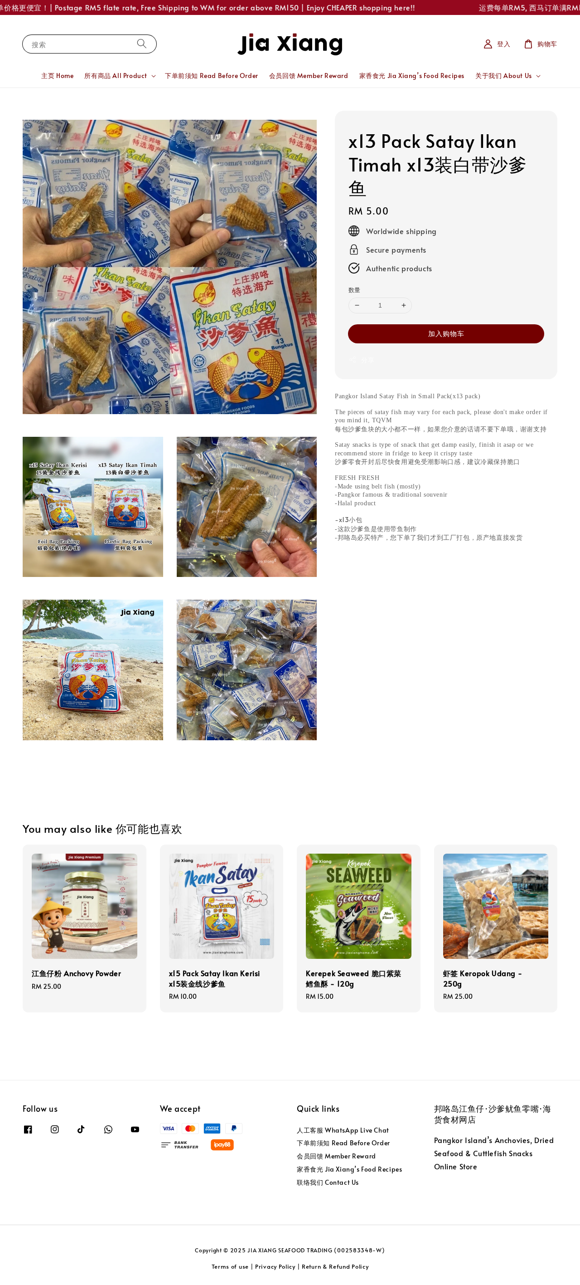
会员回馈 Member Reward (308, 75)
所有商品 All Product (115, 76)
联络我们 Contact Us (328, 1182)
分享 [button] (367, 360)
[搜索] (141, 44)
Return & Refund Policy (335, 1266)
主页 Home (57, 75)
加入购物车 (446, 333)
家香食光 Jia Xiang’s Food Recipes (411, 75)
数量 (354, 290)
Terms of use (230, 1266)
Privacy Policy (275, 1266)
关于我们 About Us (503, 76)
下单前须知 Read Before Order (211, 75)
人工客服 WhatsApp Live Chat (343, 1130)
